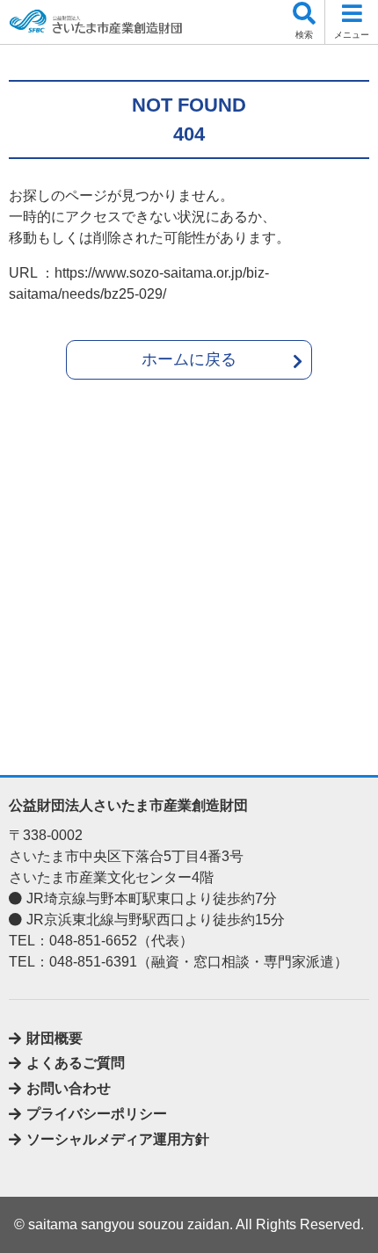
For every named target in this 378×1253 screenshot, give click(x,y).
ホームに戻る (189, 359)
